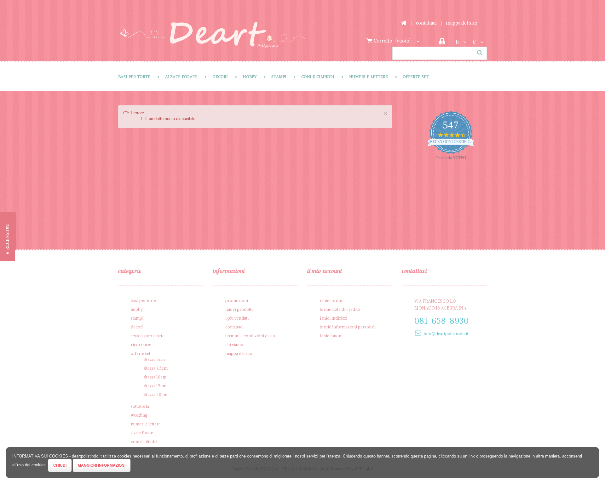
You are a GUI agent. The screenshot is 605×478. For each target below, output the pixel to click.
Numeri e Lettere (368, 76)
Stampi (278, 76)
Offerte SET (416, 76)
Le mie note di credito (340, 309)
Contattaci (426, 23)
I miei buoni (331, 335)
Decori (220, 76)
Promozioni (236, 300)
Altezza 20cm (155, 394)
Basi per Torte (134, 76)
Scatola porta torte (147, 335)
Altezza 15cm (154, 385)
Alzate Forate (181, 76)
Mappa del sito (461, 23)
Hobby (249, 76)
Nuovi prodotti (239, 309)
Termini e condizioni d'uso (250, 335)
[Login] (442, 43)
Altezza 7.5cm (155, 368)
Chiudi (59, 465)
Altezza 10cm (154, 376)
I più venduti (237, 318)
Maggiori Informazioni (101, 465)
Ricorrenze (141, 344)
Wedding (139, 415)
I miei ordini (331, 300)
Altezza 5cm (154, 359)
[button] (7, 239)
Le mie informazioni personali (348, 326)
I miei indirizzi (333, 318)
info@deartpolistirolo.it (446, 333)
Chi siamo (234, 344)
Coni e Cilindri (317, 76)
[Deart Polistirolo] (212, 39)
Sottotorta (140, 406)
